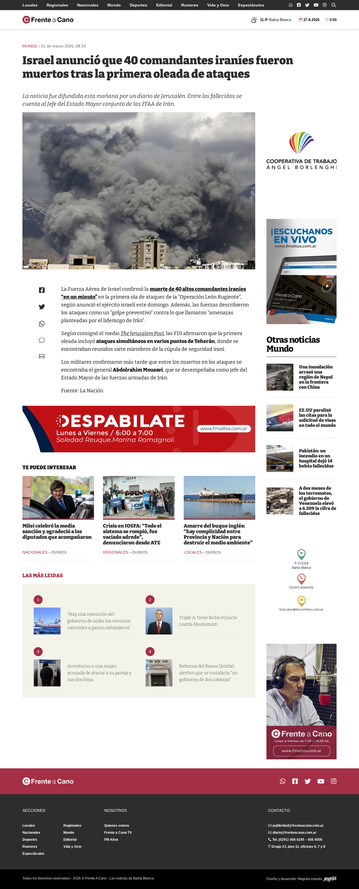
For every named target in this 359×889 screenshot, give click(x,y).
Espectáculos (251, 5)
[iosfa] (138, 497)
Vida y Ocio (218, 5)
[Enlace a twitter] (307, 5)
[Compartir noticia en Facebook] (42, 290)
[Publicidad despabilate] (138, 429)
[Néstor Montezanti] (159, 621)
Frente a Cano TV (118, 833)
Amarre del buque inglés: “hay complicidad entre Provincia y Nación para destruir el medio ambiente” (218, 534)
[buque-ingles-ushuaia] (219, 497)
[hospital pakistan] (279, 458)
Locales (30, 5)
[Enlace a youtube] (316, 4)
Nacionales (87, 5)
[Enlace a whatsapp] (291, 5)
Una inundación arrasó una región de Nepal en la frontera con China (316, 377)
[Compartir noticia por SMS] (42, 340)
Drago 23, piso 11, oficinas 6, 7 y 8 (298, 847)
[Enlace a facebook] (299, 5)
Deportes (138, 5)
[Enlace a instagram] (324, 5)
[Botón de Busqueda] (334, 5)
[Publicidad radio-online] (301, 271)
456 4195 (297, 840)
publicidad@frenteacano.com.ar (298, 826)
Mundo (114, 5)
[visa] (279, 417)
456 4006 (315, 840)
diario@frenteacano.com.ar (294, 833)
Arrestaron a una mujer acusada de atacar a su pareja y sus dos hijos (99, 672)
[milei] (58, 497)
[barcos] (47, 621)
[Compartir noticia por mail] (42, 356)
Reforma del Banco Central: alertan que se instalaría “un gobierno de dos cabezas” (208, 672)
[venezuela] (279, 500)
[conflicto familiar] (47, 672)
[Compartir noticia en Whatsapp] (42, 324)
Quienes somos (116, 826)
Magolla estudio (310, 879)
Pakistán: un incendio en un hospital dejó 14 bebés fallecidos (316, 458)
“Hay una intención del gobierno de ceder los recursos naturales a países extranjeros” (99, 620)
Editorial (164, 5)
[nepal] (279, 377)
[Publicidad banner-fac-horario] (301, 701)
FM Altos (111, 840)
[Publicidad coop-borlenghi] (301, 150)
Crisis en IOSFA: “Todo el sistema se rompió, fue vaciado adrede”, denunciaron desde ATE (132, 534)
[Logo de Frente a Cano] (47, 20)
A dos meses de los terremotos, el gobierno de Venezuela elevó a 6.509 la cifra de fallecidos (317, 500)
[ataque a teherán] (138, 190)
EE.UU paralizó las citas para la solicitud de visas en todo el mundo (317, 417)
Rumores (189, 5)
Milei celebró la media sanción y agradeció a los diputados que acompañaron (57, 531)
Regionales (57, 5)
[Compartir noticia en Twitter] (42, 307)
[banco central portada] (159, 672)
